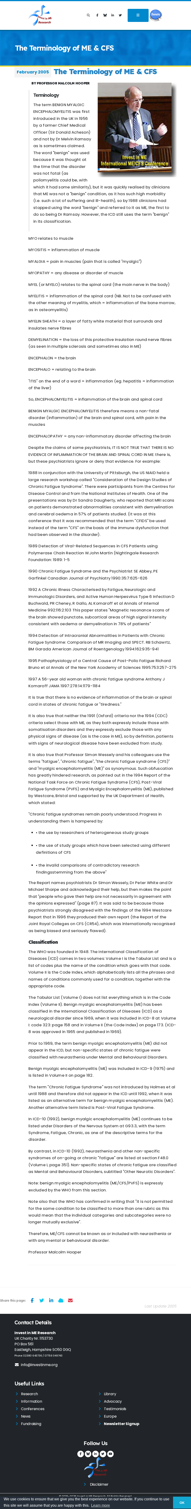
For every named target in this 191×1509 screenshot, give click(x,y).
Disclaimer (99, 1484)
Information (31, 1401)
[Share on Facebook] (32, 1300)
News (26, 1416)
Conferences (32, 1409)
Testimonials (115, 1409)
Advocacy (113, 1401)
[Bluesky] (105, 15)
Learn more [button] (100, 1505)
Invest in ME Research (91, 1496)
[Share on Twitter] (42, 1300)
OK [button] (182, 1503)
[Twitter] (120, 15)
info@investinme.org (39, 1364)
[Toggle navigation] (138, 15)
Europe (110, 1416)
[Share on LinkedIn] (51, 1300)
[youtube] (110, 1454)
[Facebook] (97, 15)
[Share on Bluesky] (61, 1300)
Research (29, 1394)
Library (110, 1394)
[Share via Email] (70, 1300)
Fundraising (31, 1423)
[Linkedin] (112, 15)
